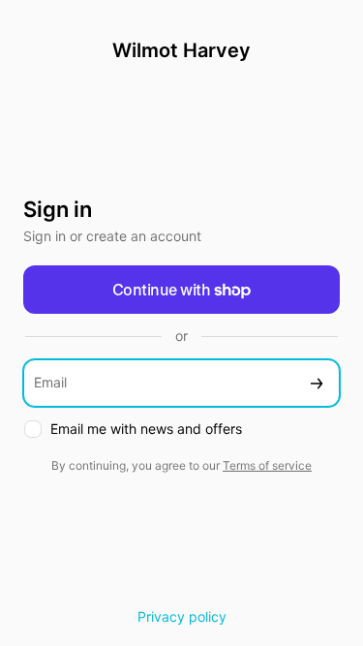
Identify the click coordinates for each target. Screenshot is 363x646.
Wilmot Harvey (181, 50)
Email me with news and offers (146, 428)
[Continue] (316, 383)
